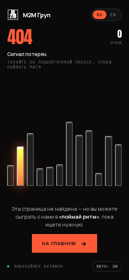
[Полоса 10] (98, 180)
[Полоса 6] (59, 178)
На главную (59, 243)
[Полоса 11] (108, 157)
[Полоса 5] (49, 179)
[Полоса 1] (10, 178)
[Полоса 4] (40, 179)
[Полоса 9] (89, 162)
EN (113, 14)
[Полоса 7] (69, 154)
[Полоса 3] (30, 164)
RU (99, 14)
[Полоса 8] (79, 165)
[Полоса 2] (20, 170)
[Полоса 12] (118, 161)
